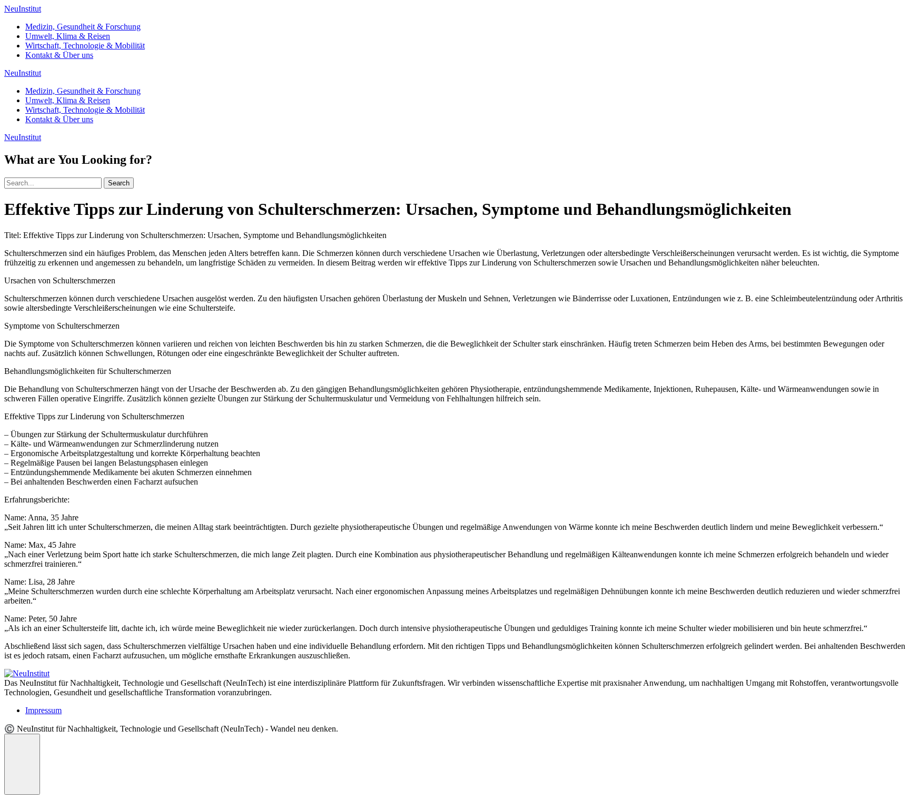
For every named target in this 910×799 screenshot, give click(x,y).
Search (119, 183)
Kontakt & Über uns (59, 55)
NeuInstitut (22, 8)
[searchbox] (53, 183)
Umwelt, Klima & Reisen (67, 36)
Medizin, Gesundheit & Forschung (83, 26)
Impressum (43, 710)
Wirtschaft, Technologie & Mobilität (85, 45)
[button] (22, 764)
